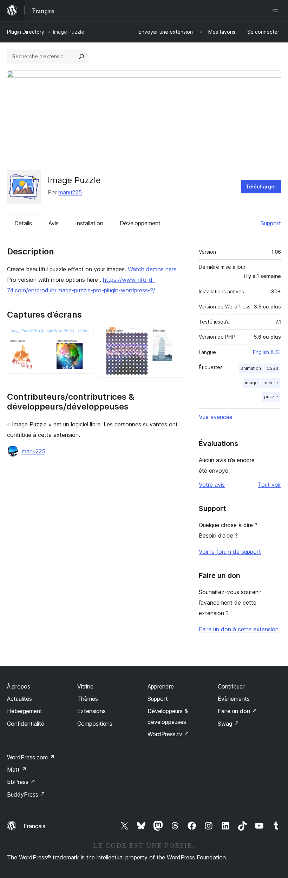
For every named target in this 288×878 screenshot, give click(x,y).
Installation (89, 223)
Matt (17, 769)
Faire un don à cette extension (239, 629)
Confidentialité (25, 723)
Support (271, 223)
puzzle (271, 396)
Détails (23, 223)
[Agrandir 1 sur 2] (83, 336)
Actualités (19, 698)
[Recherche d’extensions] (81, 56)
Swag (228, 723)
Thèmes (87, 698)
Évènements (234, 698)
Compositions (94, 723)
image (251, 382)
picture (270, 382)
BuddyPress (26, 794)
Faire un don (237, 710)
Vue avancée (216, 416)
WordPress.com (31, 757)
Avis (53, 223)
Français (34, 826)
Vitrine (85, 686)
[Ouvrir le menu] (277, 10)
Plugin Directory (25, 32)
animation (251, 368)
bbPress (21, 781)
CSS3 (272, 368)
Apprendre (161, 686)
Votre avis (212, 484)
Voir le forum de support (230, 551)
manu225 (70, 192)
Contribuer (231, 686)
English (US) (267, 352)
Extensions (91, 710)
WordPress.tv (168, 734)
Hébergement (24, 710)
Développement (140, 223)
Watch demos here (152, 269)
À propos (18, 686)
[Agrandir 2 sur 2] (175, 336)
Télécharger (261, 186)
